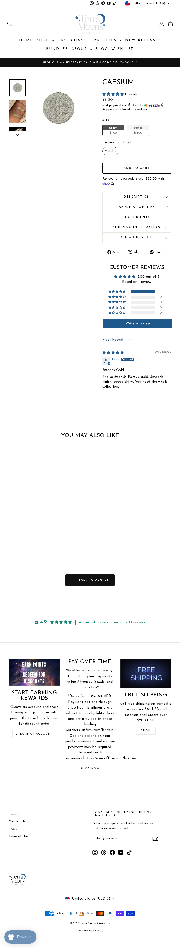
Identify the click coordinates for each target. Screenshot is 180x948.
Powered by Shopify (90, 931)
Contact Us (17, 821)
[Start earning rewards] (34, 672)
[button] (113, 94)
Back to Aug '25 (93, 580)
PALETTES (106, 40)
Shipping (108, 109)
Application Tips (137, 207)
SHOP (43, 40)
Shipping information (137, 227)
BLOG (101, 49)
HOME (26, 40)
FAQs (13, 829)
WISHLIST (122, 49)
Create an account (34, 734)
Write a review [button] (138, 323)
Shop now (90, 768)
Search (13, 814)
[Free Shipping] (145, 673)
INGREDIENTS (137, 217)
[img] (113, 353)
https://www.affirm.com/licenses (110, 758)
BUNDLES (57, 49)
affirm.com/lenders (97, 730)
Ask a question (136, 237)
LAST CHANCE (74, 40)
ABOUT (80, 49)
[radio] (113, 130)
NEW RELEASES (143, 40)
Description (137, 196)
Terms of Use (18, 836)
